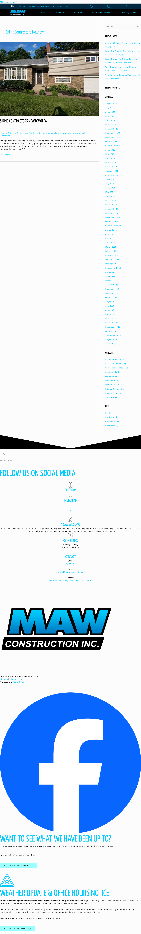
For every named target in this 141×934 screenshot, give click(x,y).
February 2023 (112, 251)
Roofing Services (113, 393)
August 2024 (111, 179)
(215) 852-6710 (70, 563)
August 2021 (110, 302)
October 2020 (111, 331)
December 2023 (112, 213)
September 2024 (113, 175)
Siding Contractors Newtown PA (23, 121)
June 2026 (110, 112)
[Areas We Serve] (70, 519)
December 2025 (112, 133)
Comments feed (112, 421)
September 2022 (113, 268)
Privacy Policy (15, 679)
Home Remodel (112, 385)
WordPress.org (111, 426)
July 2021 (109, 306)
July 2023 (109, 234)
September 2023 (113, 226)
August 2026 (111, 103)
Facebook (70, 490)
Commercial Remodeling (116, 368)
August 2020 (111, 339)
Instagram (70, 501)
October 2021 (111, 297)
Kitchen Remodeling (114, 389)
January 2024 (111, 209)
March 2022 (110, 281)
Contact (70, 557)
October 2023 (111, 221)
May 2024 (109, 192)
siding (33, 133)
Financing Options (128, 13)
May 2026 (109, 116)
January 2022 (111, 285)
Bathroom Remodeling (115, 364)
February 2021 (111, 323)
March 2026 (110, 124)
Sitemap (4, 679)
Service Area (22, 133)
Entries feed (111, 417)
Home (42, 13)
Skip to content (7, 2)
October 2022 (111, 264)
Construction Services (100, 13)
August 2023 (111, 230)
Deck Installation (113, 372)
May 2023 (109, 238)
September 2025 (113, 146)
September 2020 (113, 335)
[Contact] (70, 551)
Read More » (5, 154)
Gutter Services (112, 376)
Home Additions (112, 380)
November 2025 (112, 137)
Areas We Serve (70, 524)
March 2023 (110, 247)
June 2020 (110, 344)
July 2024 (109, 184)
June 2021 (110, 310)
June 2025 (110, 150)
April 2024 (110, 196)
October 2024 (111, 171)
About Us (78, 13)
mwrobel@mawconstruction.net (70, 572)
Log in (108, 413)
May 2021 (109, 314)
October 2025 (111, 141)
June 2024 (110, 188)
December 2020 (112, 327)
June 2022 (110, 276)
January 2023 (111, 255)
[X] (70, 506)
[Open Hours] (70, 535)
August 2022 (111, 272)
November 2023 (112, 217)
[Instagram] (70, 495)
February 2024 (111, 205)
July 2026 (109, 108)
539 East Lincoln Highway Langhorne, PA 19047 (70, 580)
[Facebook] (70, 485)
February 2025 (112, 167)
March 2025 (110, 162)
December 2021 (112, 289)
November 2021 (112, 293)
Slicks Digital (18, 682)
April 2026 (110, 120)
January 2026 (111, 129)
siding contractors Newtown (67, 133)
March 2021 (110, 318)
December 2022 (112, 259)
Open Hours (70, 541)
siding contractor (45, 133)
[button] (101, 12)
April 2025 (110, 158)
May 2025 (109, 154)
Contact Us (59, 13)
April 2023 (110, 242)
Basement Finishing (114, 359)
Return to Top (6, 460)
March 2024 (110, 200)
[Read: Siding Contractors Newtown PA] (49, 78)
